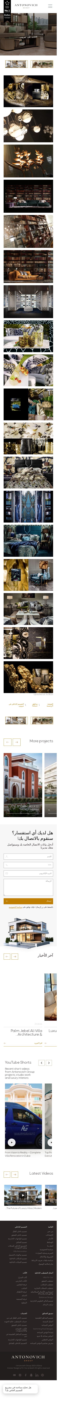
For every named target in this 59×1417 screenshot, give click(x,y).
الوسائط (50, 1242)
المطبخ (24, 1303)
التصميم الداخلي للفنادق (18, 1343)
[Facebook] (25, 1375)
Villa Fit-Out (48, 1277)
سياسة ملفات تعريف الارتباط (42, 1260)
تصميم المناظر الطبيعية (44, 1318)
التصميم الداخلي (21, 1227)
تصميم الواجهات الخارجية (17, 1239)
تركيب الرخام (48, 1305)
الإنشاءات (49, 1235)
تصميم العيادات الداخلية (18, 1262)
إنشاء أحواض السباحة (45, 1332)
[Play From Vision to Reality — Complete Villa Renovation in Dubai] (23, 1116)
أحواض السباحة (47, 1325)
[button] (7, 742)
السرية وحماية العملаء (44, 1253)
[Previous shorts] (42, 1063)
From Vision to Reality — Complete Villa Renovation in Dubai (23, 1154)
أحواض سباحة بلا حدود (45, 1336)
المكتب (24, 1288)
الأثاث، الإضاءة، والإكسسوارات (21, 1330)
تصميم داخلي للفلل (20, 1231)
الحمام (24, 1296)
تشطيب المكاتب (47, 1285)
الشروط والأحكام (46, 1257)
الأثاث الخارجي (21, 1281)
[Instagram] (20, 1375)
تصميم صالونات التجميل (18, 1255)
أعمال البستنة (48, 1322)
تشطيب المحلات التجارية (43, 1288)
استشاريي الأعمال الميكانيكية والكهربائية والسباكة (42, 1293)
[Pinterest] (42, 1375)
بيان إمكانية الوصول (45, 1264)
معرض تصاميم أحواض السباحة (41, 1343)
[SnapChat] (31, 1375)
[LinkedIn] (36, 1375)
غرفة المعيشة (21, 1299)
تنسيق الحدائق (47, 1313)
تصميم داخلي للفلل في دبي (17, 1318)
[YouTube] (14, 1375)
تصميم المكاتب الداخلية (18, 1259)
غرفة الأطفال (21, 1292)
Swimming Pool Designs (43, 1329)
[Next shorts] (49, 1063)
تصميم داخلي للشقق (19, 1235)
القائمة (50, 1227)
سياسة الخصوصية (15, 907)
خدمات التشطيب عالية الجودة (15, 1322)
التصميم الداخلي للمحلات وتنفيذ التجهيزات (17, 1247)
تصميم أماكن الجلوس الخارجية (41, 1301)
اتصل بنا (50, 1246)
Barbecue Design (46, 1297)
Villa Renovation (20, 1251)
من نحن (50, 1231)
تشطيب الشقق (47, 1281)
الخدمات (24, 1313)
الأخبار (50, 1239)
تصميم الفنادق (21, 1242)
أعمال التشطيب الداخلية (44, 1273)
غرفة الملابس (22, 1285)
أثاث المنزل (22, 1277)
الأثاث (25, 1273)
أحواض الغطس (47, 1340)
